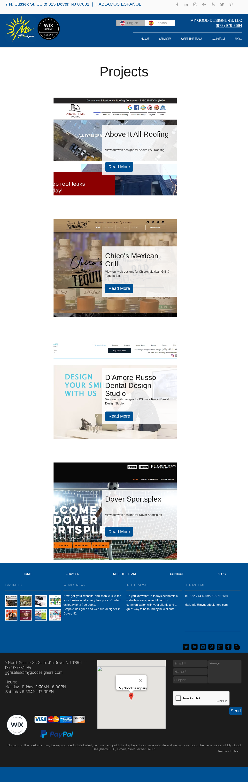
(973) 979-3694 (229, 26)
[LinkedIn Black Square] (194, 647)
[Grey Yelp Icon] (213, 4)
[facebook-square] (228, 647)
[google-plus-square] (220, 647)
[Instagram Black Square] (203, 647)
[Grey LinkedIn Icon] (186, 4)
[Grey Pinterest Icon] (231, 4)
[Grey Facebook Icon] (177, 4)
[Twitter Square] (186, 647)
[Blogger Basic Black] (237, 647)
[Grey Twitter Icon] (222, 4)
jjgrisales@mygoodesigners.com (33, 672)
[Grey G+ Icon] (204, 4)
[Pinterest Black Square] (211, 647)
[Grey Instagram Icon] (195, 4)
